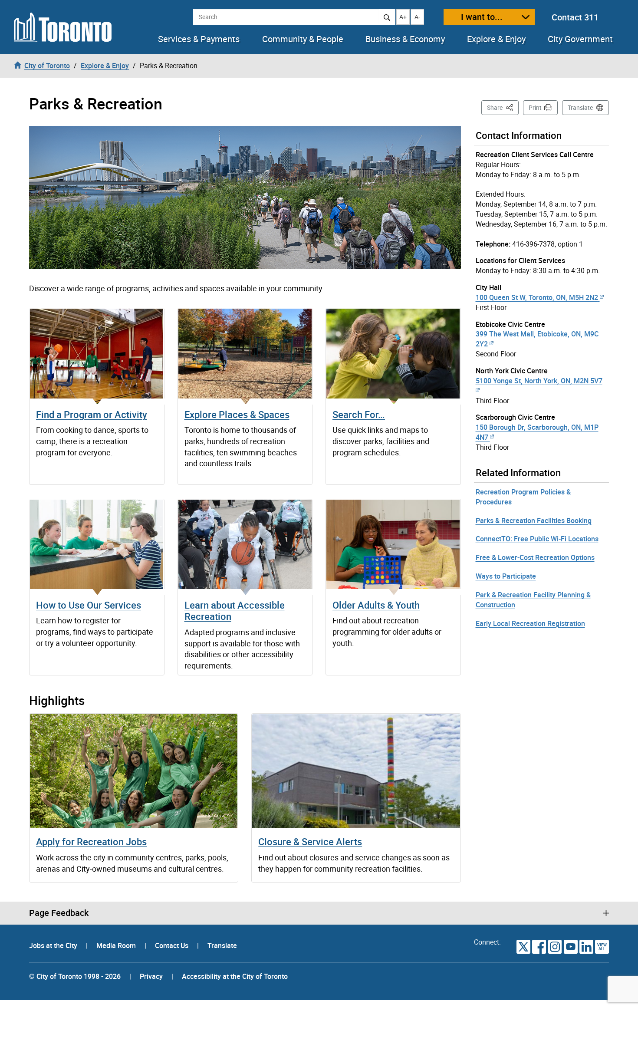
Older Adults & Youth (376, 605)
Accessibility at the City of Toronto (235, 976)
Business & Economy (405, 39)
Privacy (151, 976)
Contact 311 (575, 17)
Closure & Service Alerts (310, 841)
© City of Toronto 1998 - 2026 (75, 976)
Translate (580, 107)
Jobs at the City (54, 945)
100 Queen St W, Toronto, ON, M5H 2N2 (537, 297)
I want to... (482, 17)
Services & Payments (199, 39)
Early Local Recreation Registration (530, 623)
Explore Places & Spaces (236, 414)
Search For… (358, 414)
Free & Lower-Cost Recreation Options (535, 557)
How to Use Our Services (88, 605)
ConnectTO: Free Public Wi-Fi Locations (537, 538)
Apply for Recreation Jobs (91, 841)
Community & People (302, 39)
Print (535, 107)
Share (503, 107)
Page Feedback (59, 913)
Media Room (117, 945)
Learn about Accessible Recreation (234, 610)
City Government (580, 39)
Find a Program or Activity (91, 414)
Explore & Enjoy (496, 39)
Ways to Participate (506, 576)
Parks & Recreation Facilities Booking (534, 520)
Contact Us (172, 945)
